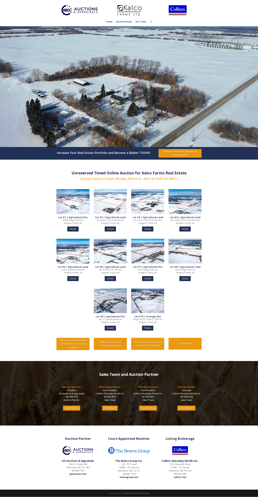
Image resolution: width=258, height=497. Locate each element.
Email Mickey (71, 408)
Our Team (140, 22)
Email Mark (110, 408)
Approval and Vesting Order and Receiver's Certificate (148, 343)
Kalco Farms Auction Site (137, 493)
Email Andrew (148, 408)
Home (109, 22)
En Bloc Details (185, 343)
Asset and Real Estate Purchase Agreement (110, 343)
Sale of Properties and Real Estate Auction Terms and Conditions (73, 344)
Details (72, 228)
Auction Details (124, 22)
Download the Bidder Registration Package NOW (180, 153)
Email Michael (186, 408)
